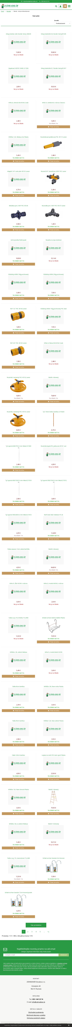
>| (48, 932)
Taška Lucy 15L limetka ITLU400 (18, 618)
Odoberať (63, 955)
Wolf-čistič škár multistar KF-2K (53, 515)
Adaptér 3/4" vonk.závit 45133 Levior (18, 171)
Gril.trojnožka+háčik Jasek (18, 240)
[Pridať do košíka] (53, 126)
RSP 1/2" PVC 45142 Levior (18, 308)
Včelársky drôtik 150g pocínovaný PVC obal (53, 308)
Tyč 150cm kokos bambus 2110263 (53, 411)
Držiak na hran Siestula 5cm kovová (53, 858)
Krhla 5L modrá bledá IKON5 (53, 652)
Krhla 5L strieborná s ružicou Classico (53, 102)
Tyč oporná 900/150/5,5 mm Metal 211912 (53, 480)
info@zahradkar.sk (38, 1002)
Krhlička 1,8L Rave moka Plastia (53, 686)
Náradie (9, 11)
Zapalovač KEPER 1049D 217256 (18, 68)
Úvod (2, 11)
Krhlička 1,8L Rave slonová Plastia (18, 789)
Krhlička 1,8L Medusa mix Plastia (18, 137)
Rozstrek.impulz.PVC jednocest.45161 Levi (53, 446)
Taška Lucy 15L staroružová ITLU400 (18, 858)
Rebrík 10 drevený (53, 824)
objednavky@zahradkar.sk (30, 1)
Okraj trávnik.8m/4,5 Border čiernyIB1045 (53, 34)
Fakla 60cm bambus (18, 686)
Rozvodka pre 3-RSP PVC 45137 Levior (53, 205)
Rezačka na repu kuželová (53, 240)
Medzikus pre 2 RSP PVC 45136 (18, 205)
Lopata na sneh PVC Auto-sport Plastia (53, 755)
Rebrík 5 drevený (53, 789)
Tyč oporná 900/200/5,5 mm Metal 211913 (18, 515)
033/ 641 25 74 (45, 1)
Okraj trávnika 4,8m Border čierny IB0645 (18, 34)
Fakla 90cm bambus (18, 721)
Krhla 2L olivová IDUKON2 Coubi (18, 102)
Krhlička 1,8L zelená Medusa (18, 652)
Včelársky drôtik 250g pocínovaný (53, 274)
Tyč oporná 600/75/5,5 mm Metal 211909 (18, 446)
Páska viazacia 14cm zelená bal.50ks (18, 549)
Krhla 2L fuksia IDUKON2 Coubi (53, 343)
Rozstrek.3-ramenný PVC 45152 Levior (18, 377)
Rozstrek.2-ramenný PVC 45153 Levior (18, 411)
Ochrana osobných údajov (36, 1018)
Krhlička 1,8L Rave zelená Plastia (53, 721)
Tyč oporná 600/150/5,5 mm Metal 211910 (18, 480)
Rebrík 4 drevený (53, 377)
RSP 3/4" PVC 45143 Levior (18, 343)
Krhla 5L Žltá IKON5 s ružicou (18, 583)
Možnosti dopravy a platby (36, 1015)
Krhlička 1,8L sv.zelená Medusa (18, 824)
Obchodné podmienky (36, 1012)
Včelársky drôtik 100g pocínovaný (18, 274)
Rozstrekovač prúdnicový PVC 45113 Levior (53, 137)
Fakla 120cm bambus (18, 755)
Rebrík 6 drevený (53, 549)
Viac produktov (36, 925)
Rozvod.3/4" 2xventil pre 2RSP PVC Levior (53, 171)
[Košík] (65, 6)
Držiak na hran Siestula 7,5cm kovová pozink (18, 892)
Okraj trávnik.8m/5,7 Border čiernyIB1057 (53, 68)
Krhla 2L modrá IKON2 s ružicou (53, 583)
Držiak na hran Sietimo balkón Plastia (53, 618)
